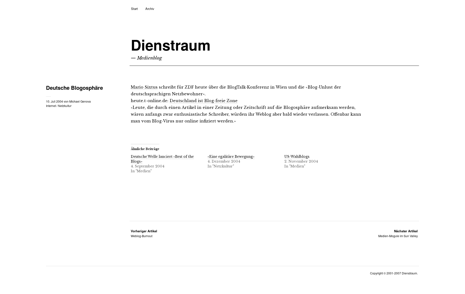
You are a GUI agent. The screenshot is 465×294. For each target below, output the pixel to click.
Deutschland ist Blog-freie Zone (204, 100)
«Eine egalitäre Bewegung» (231, 156)
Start (134, 8)
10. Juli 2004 (54, 101)
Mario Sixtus (144, 87)
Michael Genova (80, 101)
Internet (51, 106)
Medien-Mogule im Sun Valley (398, 233)
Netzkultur (64, 106)
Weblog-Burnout (144, 233)
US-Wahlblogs (297, 156)
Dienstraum (170, 44)
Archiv (149, 8)
